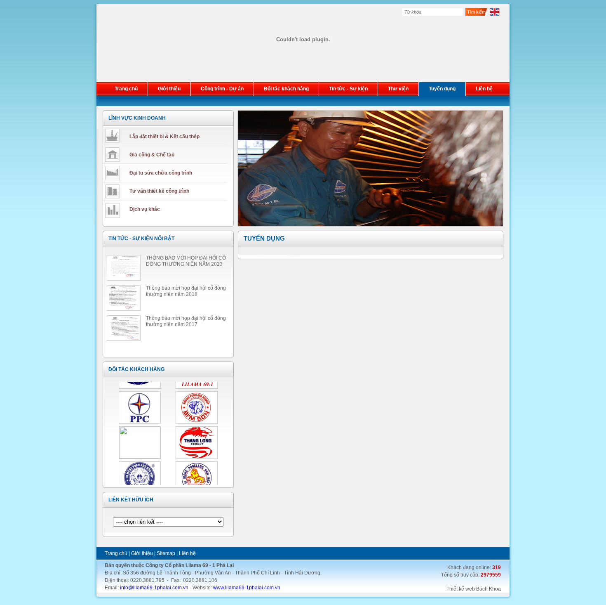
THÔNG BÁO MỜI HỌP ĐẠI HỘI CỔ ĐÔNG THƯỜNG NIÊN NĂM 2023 (186, 261)
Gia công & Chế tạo (151, 155)
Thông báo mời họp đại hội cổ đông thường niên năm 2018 (186, 291)
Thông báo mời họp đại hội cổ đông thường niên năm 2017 (186, 321)
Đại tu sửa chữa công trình (160, 173)
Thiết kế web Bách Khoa (473, 589)
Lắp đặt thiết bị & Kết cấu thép (164, 136)
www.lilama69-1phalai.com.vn (246, 588)
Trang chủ (116, 553)
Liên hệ (187, 553)
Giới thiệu (142, 553)
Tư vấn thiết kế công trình (159, 191)
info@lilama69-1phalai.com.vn (154, 588)
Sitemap (166, 553)
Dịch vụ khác (144, 209)
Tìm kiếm (476, 11)
